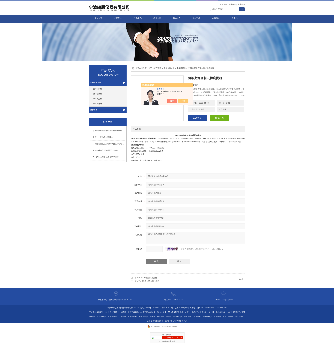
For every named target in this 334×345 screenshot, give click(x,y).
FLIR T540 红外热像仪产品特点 (106, 157)
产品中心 (138, 18)
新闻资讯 (177, 18)
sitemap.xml (221, 308)
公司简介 (118, 18)
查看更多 (93, 110)
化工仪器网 (175, 308)
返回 (241, 279)
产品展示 (158, 68)
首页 (150, 68)
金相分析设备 (95, 82)
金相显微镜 (97, 104)
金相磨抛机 (97, 99)
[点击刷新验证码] (171, 249)
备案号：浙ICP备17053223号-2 (203, 308)
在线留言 (232, 4)
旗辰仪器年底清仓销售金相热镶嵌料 (107, 130)
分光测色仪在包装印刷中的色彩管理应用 (109, 144)
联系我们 (241, 4)
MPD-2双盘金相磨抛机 (147, 278)
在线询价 (197, 118)
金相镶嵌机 (97, 94)
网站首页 (223, 4)
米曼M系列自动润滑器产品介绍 (105, 150)
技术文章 (157, 18)
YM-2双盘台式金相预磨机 (148, 281)
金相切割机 (97, 89)
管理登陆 (185, 308)
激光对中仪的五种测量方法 (104, 137)
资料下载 (196, 18)
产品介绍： (138, 129)
